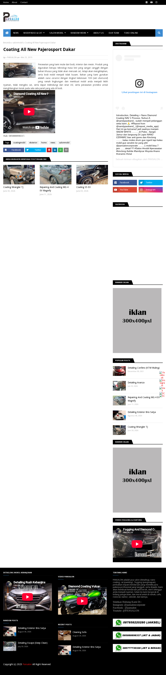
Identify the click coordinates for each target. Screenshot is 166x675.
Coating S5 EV (83, 187)
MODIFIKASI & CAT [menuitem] (33, 33)
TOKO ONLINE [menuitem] (131, 33)
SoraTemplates (20, 670)
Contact (24, 2)
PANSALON (12, 57)
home (44, 143)
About (14, 2)
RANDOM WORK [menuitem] (78, 33)
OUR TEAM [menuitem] (114, 33)
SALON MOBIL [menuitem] (56, 33)
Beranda (7, 43)
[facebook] (146, 2)
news (53, 143)
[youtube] (151, 2)
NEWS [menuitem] (16, 33)
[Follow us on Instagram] (162, 385)
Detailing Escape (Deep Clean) (32, 643)
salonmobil (18, 43)
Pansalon (27, 664)
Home (6, 2)
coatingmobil (19, 143)
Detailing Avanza (136, 382)
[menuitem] (7, 33)
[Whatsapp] (162, 396)
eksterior (33, 143)
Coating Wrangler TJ (13, 187)
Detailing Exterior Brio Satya (142, 412)
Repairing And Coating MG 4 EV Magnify (54, 189)
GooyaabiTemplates (51, 670)
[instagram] (156, 2)
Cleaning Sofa (79, 632)
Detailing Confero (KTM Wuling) (144, 367)
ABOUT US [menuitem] (98, 33)
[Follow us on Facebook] (162, 377)
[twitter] (151, 182)
